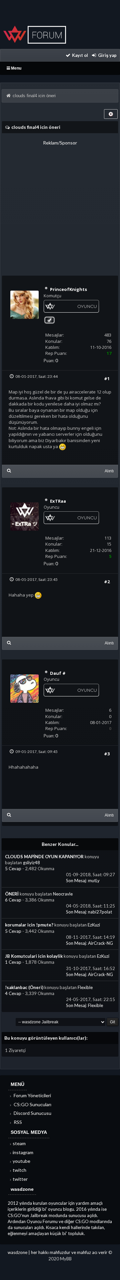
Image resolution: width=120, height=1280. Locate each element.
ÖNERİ (12, 893)
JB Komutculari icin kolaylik (34, 956)
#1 (107, 379)
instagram (23, 1152)
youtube (21, 1161)
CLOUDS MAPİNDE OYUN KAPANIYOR (44, 856)
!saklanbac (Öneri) (24, 987)
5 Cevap (13, 868)
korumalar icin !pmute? (29, 924)
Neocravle (63, 893)
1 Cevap (13, 962)
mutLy (94, 880)
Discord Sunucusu (32, 1113)
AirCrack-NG (100, 943)
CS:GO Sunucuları (32, 1104)
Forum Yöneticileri (32, 1095)
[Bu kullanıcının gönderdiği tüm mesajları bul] (9, 470)
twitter (20, 1179)
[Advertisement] (60, 206)
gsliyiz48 (31, 862)
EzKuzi (94, 924)
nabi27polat (100, 911)
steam (19, 1143)
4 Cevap (13, 993)
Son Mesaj (76, 880)
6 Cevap (13, 899)
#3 (107, 754)
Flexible (85, 987)
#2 (107, 582)
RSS (17, 1122)
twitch (19, 1170)
